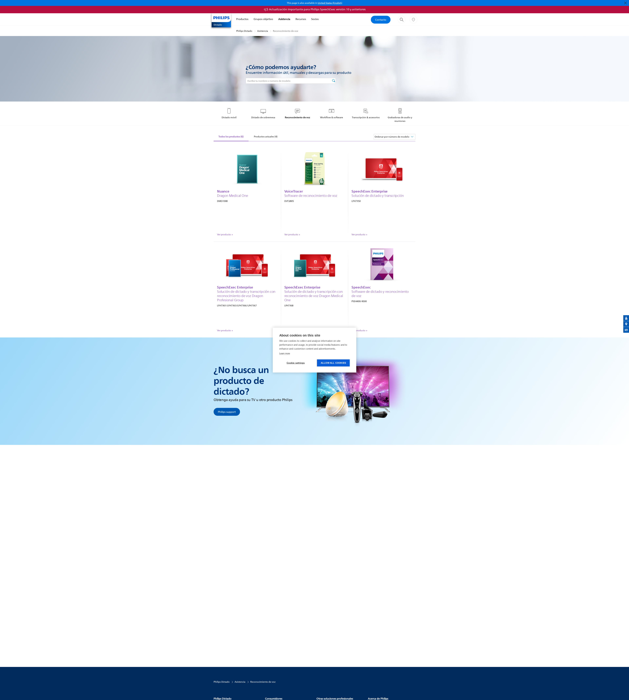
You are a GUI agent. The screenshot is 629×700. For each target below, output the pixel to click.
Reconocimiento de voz (285, 31)
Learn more (284, 353)
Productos (242, 19)
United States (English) (330, 3)
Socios (315, 19)
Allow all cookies (333, 363)
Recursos (300, 19)
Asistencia (284, 19)
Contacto (380, 19)
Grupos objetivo (263, 19)
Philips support (227, 412)
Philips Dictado (244, 31)
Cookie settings (296, 363)
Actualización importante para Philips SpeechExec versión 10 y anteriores (317, 9)
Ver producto (224, 234)
